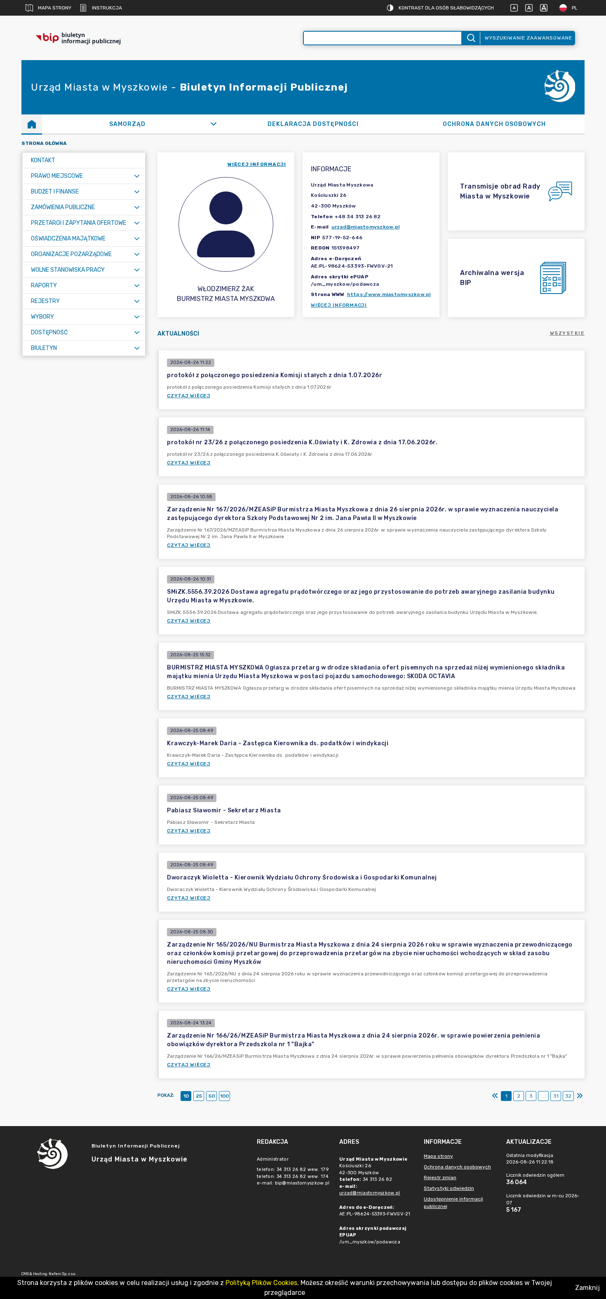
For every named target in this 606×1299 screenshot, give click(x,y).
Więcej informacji (339, 305)
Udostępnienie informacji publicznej (453, 1202)
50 (212, 1096)
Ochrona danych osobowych (457, 1167)
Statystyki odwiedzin (449, 1188)
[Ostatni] (579, 1096)
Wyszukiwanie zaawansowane (528, 38)
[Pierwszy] (495, 1096)
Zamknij (587, 1288)
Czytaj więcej (189, 396)
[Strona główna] (31, 123)
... (543, 1096)
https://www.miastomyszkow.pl (389, 294)
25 (199, 1096)
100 (224, 1096)
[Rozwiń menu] (137, 176)
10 (186, 1096)
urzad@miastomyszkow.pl (365, 227)
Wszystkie (567, 333)
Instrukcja (107, 8)
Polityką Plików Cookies (261, 1283)
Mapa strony (54, 8)
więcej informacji (257, 164)
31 (556, 1096)
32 (568, 1096)
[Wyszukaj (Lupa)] (470, 38)
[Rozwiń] (213, 123)
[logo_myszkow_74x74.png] (560, 87)
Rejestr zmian (440, 1177)
